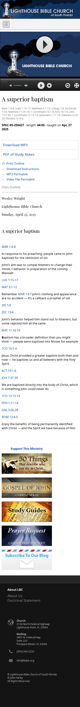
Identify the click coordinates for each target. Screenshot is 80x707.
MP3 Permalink (17, 174)
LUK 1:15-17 (10, 280)
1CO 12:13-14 (11, 396)
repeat (67, 85)
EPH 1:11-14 (10, 403)
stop (49, 85)
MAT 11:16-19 (11, 330)
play (44, 44)
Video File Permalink (21, 179)
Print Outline (15, 163)
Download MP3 (15, 145)
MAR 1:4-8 (9, 247)
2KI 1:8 (6, 305)
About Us (15, 595)
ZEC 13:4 (7, 312)
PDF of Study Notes (18, 154)
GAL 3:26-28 (10, 410)
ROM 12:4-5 (10, 417)
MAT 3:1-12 (9, 287)
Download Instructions (23, 169)
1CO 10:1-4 (9, 348)
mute (11, 85)
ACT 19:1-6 (9, 371)
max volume (26, 85)
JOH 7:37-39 (10, 378)
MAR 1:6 (23, 294)
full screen (76, 85)
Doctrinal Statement (24, 600)
